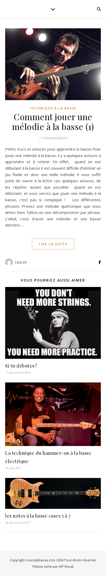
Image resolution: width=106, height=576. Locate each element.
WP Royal (66, 566)
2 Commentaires (53, 137)
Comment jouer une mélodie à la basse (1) (53, 121)
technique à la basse (53, 108)
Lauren (21, 262)
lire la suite (53, 244)
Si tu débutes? (21, 366)
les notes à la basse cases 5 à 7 (37, 516)
